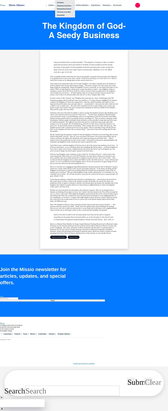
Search (14, 391)
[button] (137, 5)
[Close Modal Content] (1, 397)
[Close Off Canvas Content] (2, 409)
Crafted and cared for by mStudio (83, 363)
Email (1, 296)
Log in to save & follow (58, 237)
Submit (53, 300)
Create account (73, 237)
